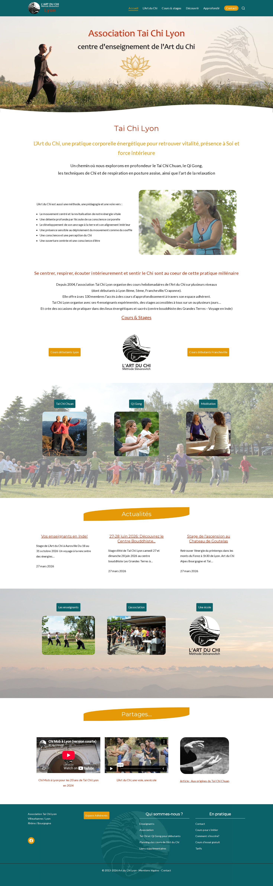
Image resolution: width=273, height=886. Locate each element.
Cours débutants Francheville (208, 352)
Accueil (133, 8)
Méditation (208, 403)
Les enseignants (68, 607)
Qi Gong (136, 403)
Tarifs (198, 848)
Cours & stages (171, 8)
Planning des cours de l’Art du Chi (159, 842)
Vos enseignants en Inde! (64, 536)
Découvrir (192, 8)
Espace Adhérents (97, 815)
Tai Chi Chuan (65, 403)
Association (146, 829)
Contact (231, 8)
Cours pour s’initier (206, 829)
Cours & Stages (136, 317)
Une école (204, 607)
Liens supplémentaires (152, 848)
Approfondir (211, 8)
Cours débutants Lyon (65, 352)
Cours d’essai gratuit (207, 842)
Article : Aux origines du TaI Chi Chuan (204, 781)
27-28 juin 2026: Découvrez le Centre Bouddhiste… (136, 538)
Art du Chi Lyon (127, 870)
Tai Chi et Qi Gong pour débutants (160, 836)
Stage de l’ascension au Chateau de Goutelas (208, 538)
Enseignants (146, 823)
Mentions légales (149, 870)
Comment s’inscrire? (207, 836)
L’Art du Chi (150, 8)
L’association (136, 607)
